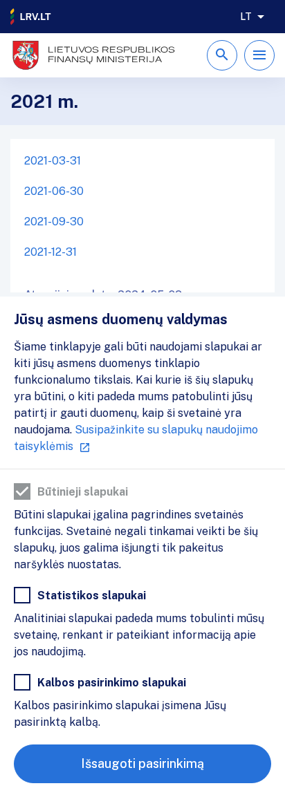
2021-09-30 (54, 221)
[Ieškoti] (222, 55)
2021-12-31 (50, 252)
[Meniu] (259, 55)
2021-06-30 (54, 191)
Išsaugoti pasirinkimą (142, 763)
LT (246, 16)
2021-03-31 (52, 160)
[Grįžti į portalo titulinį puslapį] (31, 16)
